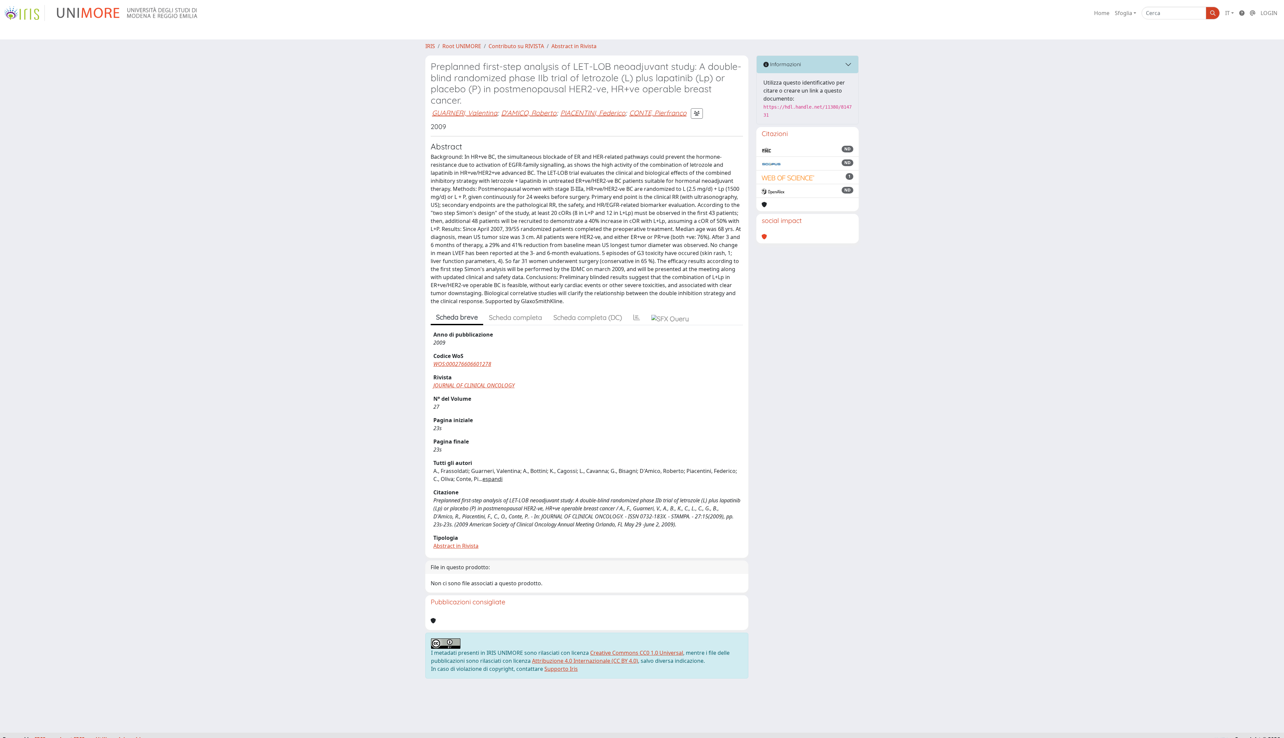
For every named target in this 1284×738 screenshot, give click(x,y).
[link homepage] (24, 13)
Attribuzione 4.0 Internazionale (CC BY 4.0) (585, 660)
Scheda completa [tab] (515, 317)
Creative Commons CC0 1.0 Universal (636, 652)
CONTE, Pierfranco (657, 113)
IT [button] (1227, 13)
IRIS (430, 46)
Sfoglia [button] (1123, 13)
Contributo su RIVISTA (516, 46)
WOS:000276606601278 (462, 364)
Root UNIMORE (461, 46)
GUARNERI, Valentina (464, 113)
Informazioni (785, 64)
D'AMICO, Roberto (528, 113)
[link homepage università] (127, 13)
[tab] (637, 318)
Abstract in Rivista (574, 46)
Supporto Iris (561, 668)
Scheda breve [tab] (457, 317)
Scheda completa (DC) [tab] (587, 317)
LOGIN (1269, 13)
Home (1101, 13)
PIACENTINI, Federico (592, 113)
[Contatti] (1252, 13)
